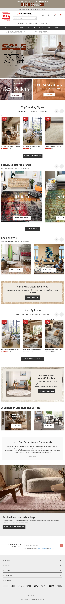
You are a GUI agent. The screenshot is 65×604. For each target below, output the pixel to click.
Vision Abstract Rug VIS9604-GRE (32, 350)
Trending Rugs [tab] (22, 111)
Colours (22, 28)
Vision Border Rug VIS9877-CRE (53, 350)
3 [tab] (7, 533)
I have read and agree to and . (40, 548)
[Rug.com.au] (6, 16)
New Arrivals (22, 24)
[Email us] (28, 595)
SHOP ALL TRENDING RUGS (32, 156)
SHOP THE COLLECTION (46, 391)
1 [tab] (3, 533)
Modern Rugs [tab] (43, 112)
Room (57, 28)
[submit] (61, 545)
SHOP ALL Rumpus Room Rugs (32, 359)
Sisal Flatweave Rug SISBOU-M (53, 146)
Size (6, 28)
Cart (60, 17)
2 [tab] (5, 533)
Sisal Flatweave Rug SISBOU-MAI (31, 146)
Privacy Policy (52, 548)
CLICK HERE (33, 9)
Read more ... (32, 456)
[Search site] (35, 18)
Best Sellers (33, 24)
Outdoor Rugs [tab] (33, 112)
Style (14, 28)
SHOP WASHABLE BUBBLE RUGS (14, 527)
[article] (11, 133)
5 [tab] (10, 533)
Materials (31, 28)
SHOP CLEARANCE (32, 298)
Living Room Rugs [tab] (35, 315)
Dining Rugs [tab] (46, 315)
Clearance (43, 24)
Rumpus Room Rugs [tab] (21, 315)
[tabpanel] (32, 499)
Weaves (41, 28)
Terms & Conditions (42, 548)
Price (49, 28)
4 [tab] (8, 533)
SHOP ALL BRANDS (32, 229)
